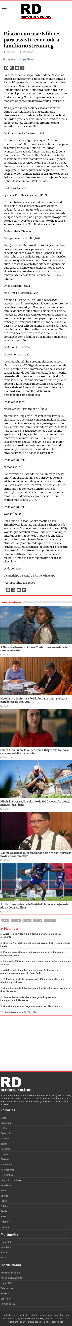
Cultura (4, 1128)
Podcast (5, 1252)
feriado (16, 920)
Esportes (5, 1154)
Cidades (5, 1117)
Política (4, 1206)
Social (4, 1216)
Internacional (7, 1169)
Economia (5, 1138)
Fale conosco (7, 1288)
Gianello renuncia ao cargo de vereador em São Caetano (31, 1006)
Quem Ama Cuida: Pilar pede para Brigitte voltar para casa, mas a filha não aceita (34, 751)
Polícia (4, 1200)
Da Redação (12, 51)
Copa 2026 (6, 1122)
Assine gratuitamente (11, 1277)
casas (5, 920)
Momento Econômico (11, 1180)
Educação (5, 1148)
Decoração (6, 1133)
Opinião (4, 1195)
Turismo (5, 1226)
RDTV (3, 1257)
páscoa (38, 920)
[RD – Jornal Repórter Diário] (36, 10)
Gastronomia (7, 1164)
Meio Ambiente (8, 1174)
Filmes (27, 920)
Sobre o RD (6, 1298)
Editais (4, 1143)
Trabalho (5, 1221)
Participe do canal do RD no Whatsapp (31, 575)
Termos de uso (8, 1303)
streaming (50, 920)
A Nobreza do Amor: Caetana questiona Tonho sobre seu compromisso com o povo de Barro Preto (30, 972)
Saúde (4, 1211)
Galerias (5, 1159)
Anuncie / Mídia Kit (10, 1272)
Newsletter (6, 1185)
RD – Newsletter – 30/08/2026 (21, 1012)
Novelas (5, 1190)
